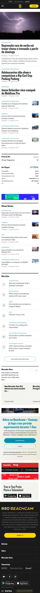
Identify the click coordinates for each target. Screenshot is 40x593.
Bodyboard (5, 87)
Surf (3, 235)
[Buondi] (27, 1)
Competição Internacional (10, 69)
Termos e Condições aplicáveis (12, 452)
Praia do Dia (5, 156)
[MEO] (10, 1)
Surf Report (5, 167)
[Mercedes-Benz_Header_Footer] (18, 1)
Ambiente (4, 113)
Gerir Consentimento (7, 587)
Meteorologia (6, 42)
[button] (30, 370)
